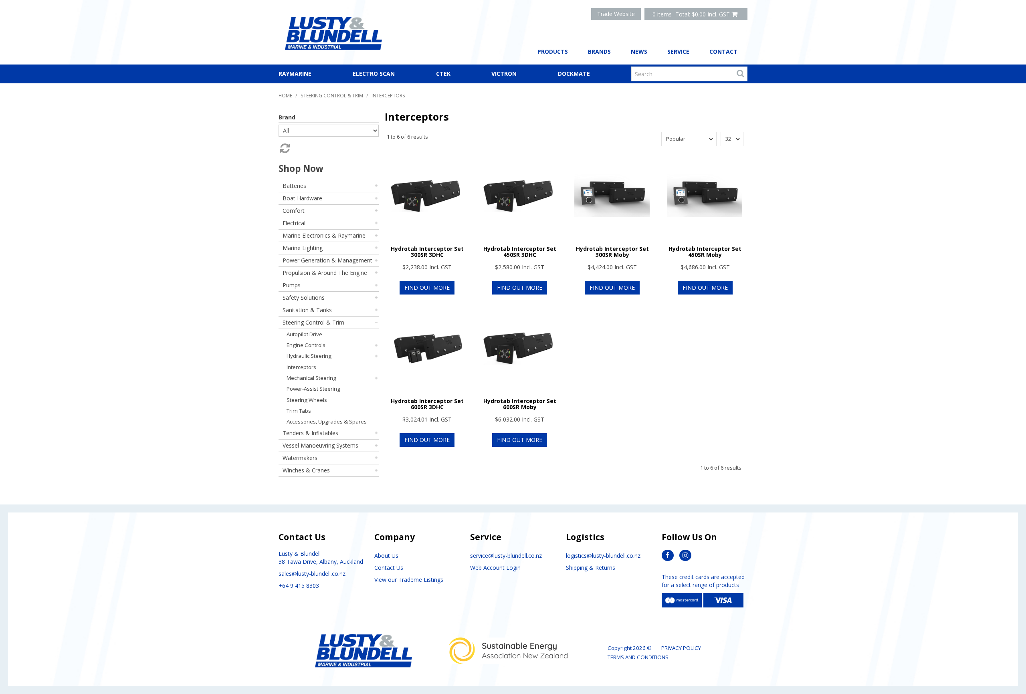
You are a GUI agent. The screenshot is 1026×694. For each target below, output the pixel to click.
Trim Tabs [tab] (299, 410)
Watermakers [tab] (300, 458)
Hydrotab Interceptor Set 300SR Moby (612, 251)
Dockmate (574, 73)
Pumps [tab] (292, 285)
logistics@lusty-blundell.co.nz (603, 555)
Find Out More (427, 287)
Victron (504, 73)
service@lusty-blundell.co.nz (506, 555)
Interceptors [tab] (301, 367)
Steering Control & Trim (332, 95)
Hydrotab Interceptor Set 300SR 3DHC (427, 251)
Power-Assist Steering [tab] (313, 388)
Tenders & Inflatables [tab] (310, 433)
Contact (723, 51)
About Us (386, 555)
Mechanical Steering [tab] (311, 377)
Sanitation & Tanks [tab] (307, 310)
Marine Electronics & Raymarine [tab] (324, 235)
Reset (284, 148)
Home (285, 95)
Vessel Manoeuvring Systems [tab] (320, 445)
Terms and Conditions (638, 657)
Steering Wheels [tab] (307, 399)
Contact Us (388, 567)
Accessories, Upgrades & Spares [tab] (327, 421)
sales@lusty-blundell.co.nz (312, 573)
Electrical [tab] (294, 223)
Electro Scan (374, 73)
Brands (599, 51)
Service (678, 51)
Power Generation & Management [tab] (327, 260)
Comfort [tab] (294, 210)
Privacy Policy (681, 648)
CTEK (443, 73)
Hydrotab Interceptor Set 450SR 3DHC (519, 251)
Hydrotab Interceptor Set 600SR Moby (519, 404)
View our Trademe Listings (408, 579)
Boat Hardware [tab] (302, 198)
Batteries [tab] (294, 186)
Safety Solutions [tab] (304, 297)
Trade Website (616, 14)
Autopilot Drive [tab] (304, 334)
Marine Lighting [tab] (303, 248)
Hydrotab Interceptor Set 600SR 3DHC (427, 404)
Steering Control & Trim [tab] (313, 322)
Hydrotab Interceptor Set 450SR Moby (705, 251)
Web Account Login (495, 567)
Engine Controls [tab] (306, 345)
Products (552, 51)
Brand (287, 117)
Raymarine (295, 73)
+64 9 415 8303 (299, 585)
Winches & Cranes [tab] (306, 470)
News (639, 51)
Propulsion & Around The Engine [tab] (325, 272)
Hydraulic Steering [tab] (309, 355)
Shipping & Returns (590, 567)
